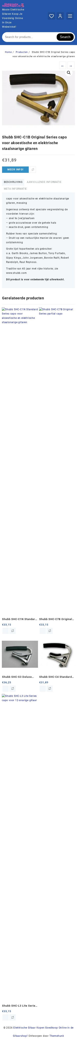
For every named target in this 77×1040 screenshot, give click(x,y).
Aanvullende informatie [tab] (44, 182)
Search (65, 37)
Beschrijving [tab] (13, 182)
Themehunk (56, 1035)
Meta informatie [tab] (15, 188)
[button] (68, 72)
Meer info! (15, 169)
